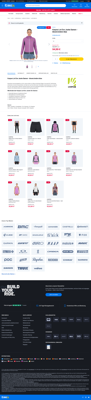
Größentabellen (43, 73)
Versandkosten (26, 325)
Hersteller (54, 73)
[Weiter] (49, 44)
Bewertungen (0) (31, 73)
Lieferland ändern (48, 374)
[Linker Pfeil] (9, 127)
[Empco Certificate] (48, 346)
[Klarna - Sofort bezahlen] (79, 319)
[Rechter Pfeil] (24, 127)
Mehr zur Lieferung (30, 381)
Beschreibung (11, 73)
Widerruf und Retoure (28, 320)
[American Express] (64, 319)
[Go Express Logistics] (79, 336)
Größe (53, 38)
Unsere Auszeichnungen (8, 325)
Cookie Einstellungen (7, 335)
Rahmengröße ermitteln (29, 332)
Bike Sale (38, 10)
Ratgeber (25, 344)
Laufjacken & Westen (26, 18)
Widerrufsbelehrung (7, 330)
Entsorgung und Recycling (8, 337)
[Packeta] (86, 336)
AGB (3, 327)
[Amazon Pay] (86, 319)
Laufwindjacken (34, 18)
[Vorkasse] (48, 326)
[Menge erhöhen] (57, 59)
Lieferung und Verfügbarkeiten (30, 337)
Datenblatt (21, 73)
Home (9, 18)
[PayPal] (71, 319)
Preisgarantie (26, 339)
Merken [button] (56, 63)
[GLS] (71, 336)
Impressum (4, 318)
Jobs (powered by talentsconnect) (10, 323)
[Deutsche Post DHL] (48, 336)
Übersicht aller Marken (8, 274)
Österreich (77, 55)
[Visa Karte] (56, 319)
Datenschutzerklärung (7, 332)
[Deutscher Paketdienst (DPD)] (56, 336)
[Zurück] (9, 44)
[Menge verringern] (53, 59)
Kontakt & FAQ (26, 318)
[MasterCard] (48, 319)
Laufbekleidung (18, 18)
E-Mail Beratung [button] (66, 63)
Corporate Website (6, 320)
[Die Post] (64, 336)
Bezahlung (25, 327)
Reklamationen (26, 323)
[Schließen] (82, 22)
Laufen (12, 18)
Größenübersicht (56, 35)
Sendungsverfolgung (28, 330)
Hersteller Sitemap (27, 335)
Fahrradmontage (27, 342)
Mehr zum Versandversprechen (65, 384)
